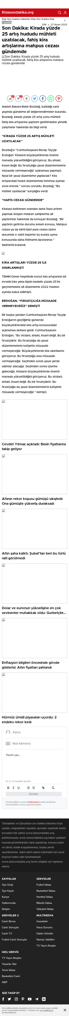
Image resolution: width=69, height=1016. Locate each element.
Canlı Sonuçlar (10, 927)
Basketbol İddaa (45, 890)
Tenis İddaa (8, 970)
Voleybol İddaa (45, 908)
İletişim (6, 908)
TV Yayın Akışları (46, 945)
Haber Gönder (44, 933)
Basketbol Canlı (11, 976)
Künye (5, 896)
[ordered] (28, 788)
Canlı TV (7, 933)
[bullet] (33, 788)
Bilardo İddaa (44, 902)
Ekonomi (6, 23)
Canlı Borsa (8, 921)
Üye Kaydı (8, 890)
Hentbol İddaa (44, 896)
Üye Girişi (7, 884)
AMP (4, 982)
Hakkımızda (9, 902)
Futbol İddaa (43, 884)
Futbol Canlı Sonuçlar (14, 939)
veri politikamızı (46, 1010)
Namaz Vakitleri (45, 939)
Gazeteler (42, 921)
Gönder (33, 794)
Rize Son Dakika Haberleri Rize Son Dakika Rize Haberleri (28, 20)
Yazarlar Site (9, 963)
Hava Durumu (44, 927)
